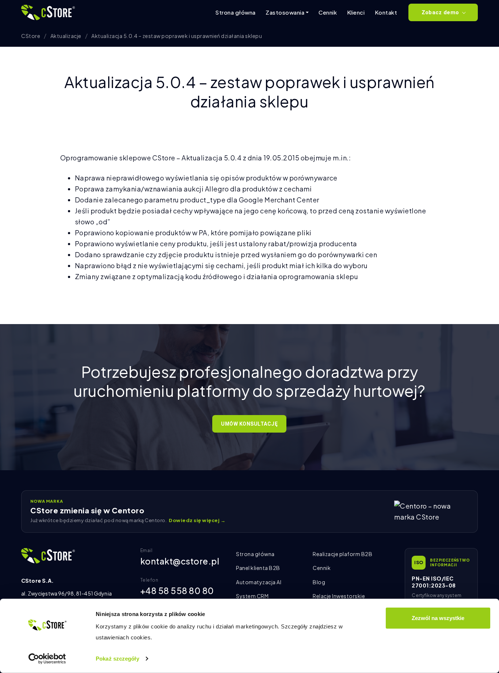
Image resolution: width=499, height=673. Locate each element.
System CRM (252, 596)
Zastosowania (285, 12)
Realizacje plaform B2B (342, 554)
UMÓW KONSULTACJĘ (249, 424)
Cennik (328, 12)
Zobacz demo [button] (440, 12)
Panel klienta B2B (258, 567)
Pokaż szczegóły (117, 658)
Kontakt (386, 12)
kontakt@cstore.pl (180, 561)
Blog (319, 582)
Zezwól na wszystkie (438, 618)
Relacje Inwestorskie (339, 596)
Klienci (356, 12)
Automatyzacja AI (258, 582)
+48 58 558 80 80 (177, 590)
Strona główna (235, 12)
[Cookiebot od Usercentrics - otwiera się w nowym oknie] (47, 658)
